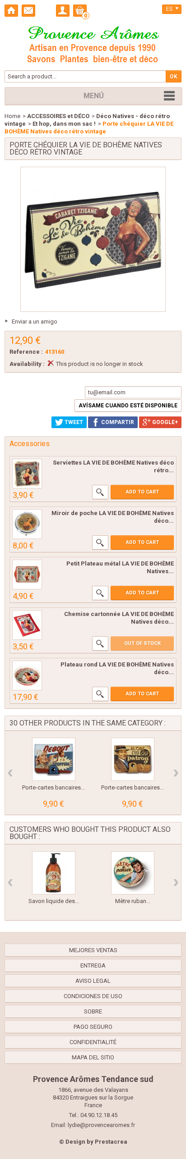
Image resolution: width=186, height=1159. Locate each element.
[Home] (11, 10)
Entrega (93, 965)
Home (12, 116)
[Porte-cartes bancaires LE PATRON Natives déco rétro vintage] (132, 759)
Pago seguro (93, 1026)
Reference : (26, 351)
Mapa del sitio (93, 1057)
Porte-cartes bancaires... (53, 787)
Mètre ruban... (132, 901)
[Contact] (28, 10)
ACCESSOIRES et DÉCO (58, 116)
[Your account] (62, 10)
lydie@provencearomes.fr (101, 1125)
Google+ (164, 422)
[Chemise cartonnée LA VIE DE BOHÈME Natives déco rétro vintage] (27, 625)
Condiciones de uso (93, 996)
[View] (100, 492)
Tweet (73, 422)
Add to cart (142, 492)
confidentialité (93, 1042)
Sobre (93, 1011)
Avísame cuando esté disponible (128, 405)
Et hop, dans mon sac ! (64, 123)
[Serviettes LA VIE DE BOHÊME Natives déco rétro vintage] (27, 473)
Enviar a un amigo (34, 321)
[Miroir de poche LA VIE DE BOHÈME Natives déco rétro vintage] (27, 524)
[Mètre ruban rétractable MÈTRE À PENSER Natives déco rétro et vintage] (132, 873)
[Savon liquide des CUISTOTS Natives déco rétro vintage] (53, 873)
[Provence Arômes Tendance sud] (93, 43)
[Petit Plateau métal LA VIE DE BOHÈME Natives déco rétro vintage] (27, 574)
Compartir (117, 422)
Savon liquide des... (53, 901)
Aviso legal (93, 980)
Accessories (29, 443)
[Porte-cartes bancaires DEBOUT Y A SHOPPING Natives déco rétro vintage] (53, 759)
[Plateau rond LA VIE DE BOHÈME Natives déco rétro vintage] (27, 675)
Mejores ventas (93, 950)
